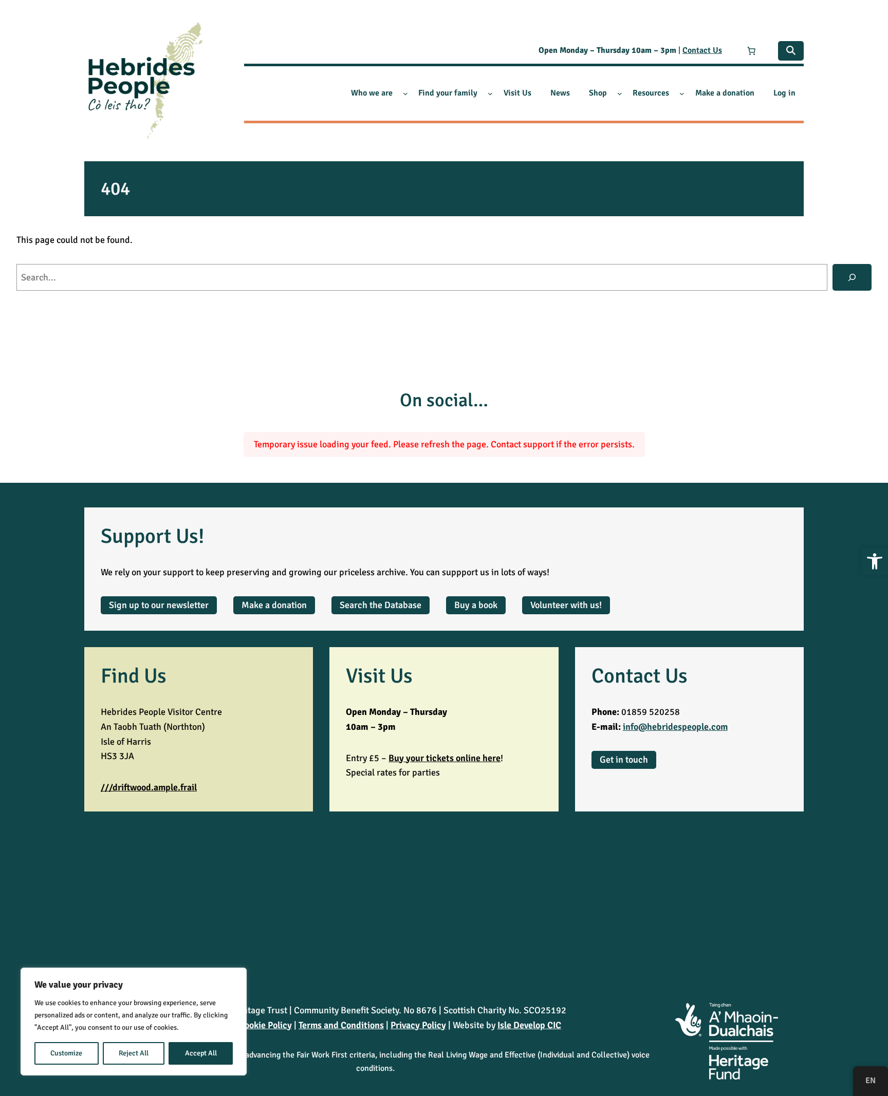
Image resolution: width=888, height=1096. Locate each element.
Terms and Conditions (341, 1025)
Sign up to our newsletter (159, 605)
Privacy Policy (418, 1025)
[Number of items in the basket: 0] (751, 51)
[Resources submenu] (681, 93)
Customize (66, 1053)
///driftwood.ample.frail (149, 787)
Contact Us (702, 50)
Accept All (201, 1053)
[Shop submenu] (619, 93)
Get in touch (624, 759)
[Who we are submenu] (405, 93)
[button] (874, 561)
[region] (134, 1021)
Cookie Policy (265, 1025)
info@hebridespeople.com (675, 726)
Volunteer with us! (566, 605)
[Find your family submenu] (490, 93)
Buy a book (475, 605)
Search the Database (380, 605)
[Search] (852, 277)
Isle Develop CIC (529, 1025)
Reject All (134, 1053)
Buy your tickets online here (444, 758)
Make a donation (274, 605)
